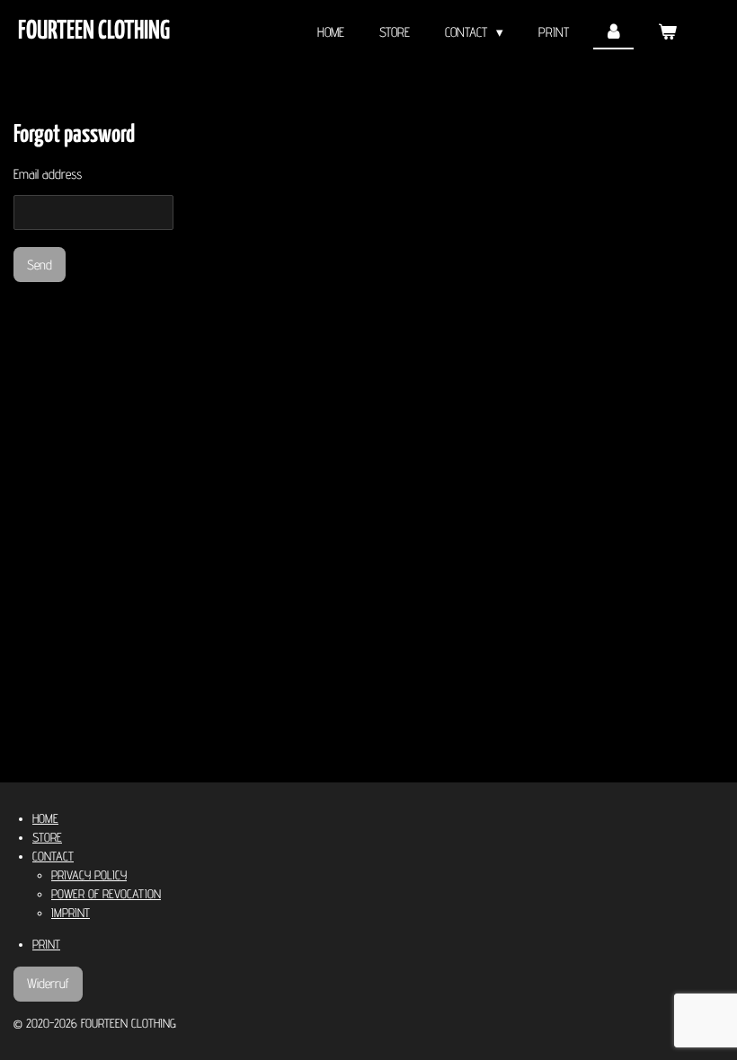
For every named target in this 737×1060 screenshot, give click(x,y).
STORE (47, 837)
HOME (45, 818)
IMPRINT (70, 912)
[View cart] (667, 33)
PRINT (46, 944)
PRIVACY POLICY (89, 875)
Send (39, 264)
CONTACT (53, 856)
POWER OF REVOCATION (106, 894)
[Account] (613, 33)
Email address (47, 173)
